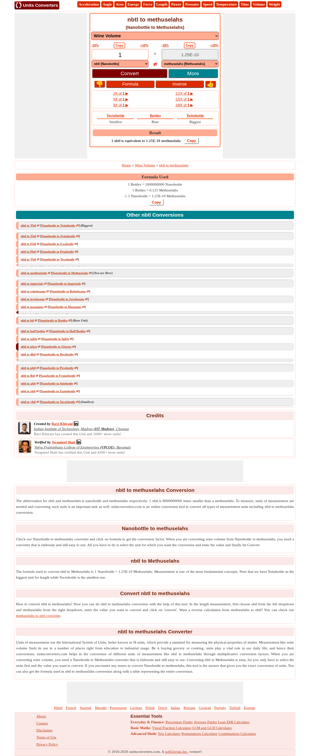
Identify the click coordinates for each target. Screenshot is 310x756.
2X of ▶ (120, 93)
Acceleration (89, 4)
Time (245, 4)
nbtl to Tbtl (28, 259)
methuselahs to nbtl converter (38, 616)
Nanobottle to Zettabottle (58, 236)
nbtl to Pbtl (28, 251)
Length (161, 4)
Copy (119, 45)
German (136, 708)
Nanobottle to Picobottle (57, 368)
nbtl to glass (29, 346)
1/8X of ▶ (184, 105)
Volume (259, 4)
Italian (175, 708)
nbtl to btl (27, 320)
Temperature (226, 4)
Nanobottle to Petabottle (57, 251)
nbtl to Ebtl (28, 244)
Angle (107, 4)
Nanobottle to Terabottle (58, 259)
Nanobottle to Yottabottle (58, 225)
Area (120, 4)
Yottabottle (195, 116)
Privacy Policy (47, 744)
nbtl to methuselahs (34, 273)
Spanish (86, 708)
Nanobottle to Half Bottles (68, 331)
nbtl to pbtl (28, 368)
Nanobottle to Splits (55, 339)
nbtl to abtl (28, 383)
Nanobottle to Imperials (64, 283)
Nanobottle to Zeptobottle (57, 391)
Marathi (101, 708)
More (193, 73)
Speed (207, 4)
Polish (150, 708)
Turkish (234, 708)
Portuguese (118, 708)
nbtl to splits (29, 339)
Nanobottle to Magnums (65, 307)
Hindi (58, 708)
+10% (144, 45)
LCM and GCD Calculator (212, 728)
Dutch (162, 708)
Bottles (155, 116)
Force (147, 4)
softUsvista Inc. (176, 752)
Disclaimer (44, 730)
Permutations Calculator (199, 734)
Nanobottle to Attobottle (57, 383)
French (71, 708)
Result (155, 132)
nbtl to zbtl (28, 391)
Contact (42, 723)
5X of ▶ (120, 99)
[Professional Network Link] (76, 424)
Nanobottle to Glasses (56, 346)
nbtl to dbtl (28, 354)
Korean (249, 708)
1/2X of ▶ (184, 93)
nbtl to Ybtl (28, 225)
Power (176, 4)
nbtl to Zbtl (28, 236)
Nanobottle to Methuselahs (70, 273)
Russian (189, 708)
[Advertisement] (51, 85)
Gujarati (205, 708)
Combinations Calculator (237, 734)
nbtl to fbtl (28, 376)
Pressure (192, 4)
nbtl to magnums (32, 307)
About (41, 716)
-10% (95, 45)
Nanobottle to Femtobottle (58, 376)
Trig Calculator (169, 734)
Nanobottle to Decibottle (57, 354)
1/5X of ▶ (184, 99)
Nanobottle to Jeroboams (67, 299)
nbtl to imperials (32, 283)
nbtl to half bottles (33, 331)
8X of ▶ (120, 105)
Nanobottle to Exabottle (57, 244)
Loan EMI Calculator (234, 722)
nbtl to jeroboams (33, 299)
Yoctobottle (115, 116)
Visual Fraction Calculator (171, 728)
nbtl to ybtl (28, 402)
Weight (274, 4)
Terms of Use (46, 737)
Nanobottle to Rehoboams (68, 291)
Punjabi (220, 708)
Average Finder (205, 722)
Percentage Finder (179, 722)
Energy (133, 4)
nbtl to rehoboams (33, 291)
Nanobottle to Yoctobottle (58, 402)
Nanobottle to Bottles (53, 320)
